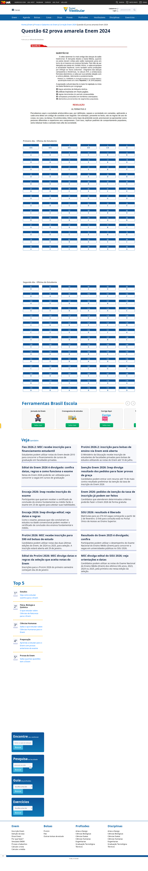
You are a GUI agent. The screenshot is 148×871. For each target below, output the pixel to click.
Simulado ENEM (18, 841)
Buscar (18, 747)
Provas (69, 17)
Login (115, 11)
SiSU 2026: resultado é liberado (101, 512)
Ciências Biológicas (83, 834)
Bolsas (37, 17)
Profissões (83, 17)
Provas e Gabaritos (19, 844)
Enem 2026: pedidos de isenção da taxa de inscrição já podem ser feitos (108, 493)
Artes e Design (82, 831)
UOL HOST (31, 2)
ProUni (46, 831)
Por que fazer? (18, 839)
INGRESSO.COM (20, 2)
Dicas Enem (16, 836)
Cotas (48, 17)
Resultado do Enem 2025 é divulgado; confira (105, 537)
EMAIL (145, 2)
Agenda (26, 17)
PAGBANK (39, 2)
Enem (14, 17)
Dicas (59, 17)
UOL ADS (64, 2)
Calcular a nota (18, 846)
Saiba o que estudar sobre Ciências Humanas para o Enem (31, 629)
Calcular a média (18, 849)
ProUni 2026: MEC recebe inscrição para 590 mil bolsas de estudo (47, 537)
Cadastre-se (113, 9)
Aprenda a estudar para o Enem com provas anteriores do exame (31, 645)
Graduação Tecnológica (85, 844)
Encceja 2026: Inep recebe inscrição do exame (46, 493)
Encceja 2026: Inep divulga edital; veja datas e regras (46, 514)
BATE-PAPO (133, 2)
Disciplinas (115, 17)
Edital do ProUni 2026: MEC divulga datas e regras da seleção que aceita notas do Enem (49, 559)
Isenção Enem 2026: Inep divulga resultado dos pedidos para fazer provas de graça (107, 471)
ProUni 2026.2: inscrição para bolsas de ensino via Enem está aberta (106, 449)
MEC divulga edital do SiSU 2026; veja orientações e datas (104, 557)
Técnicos (79, 846)
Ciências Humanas (83, 839)
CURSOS (48, 2)
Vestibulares (99, 17)
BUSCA (121, 2)
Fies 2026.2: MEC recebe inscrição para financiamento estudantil (46, 449)
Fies (45, 834)
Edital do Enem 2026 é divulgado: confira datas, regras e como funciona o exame (48, 469)
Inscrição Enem (18, 831)
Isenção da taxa (18, 834)
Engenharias (81, 841)
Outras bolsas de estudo (54, 836)
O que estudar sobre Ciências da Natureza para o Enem (29, 613)
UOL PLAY (56, 2)
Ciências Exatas (82, 836)
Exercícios (130, 17)
